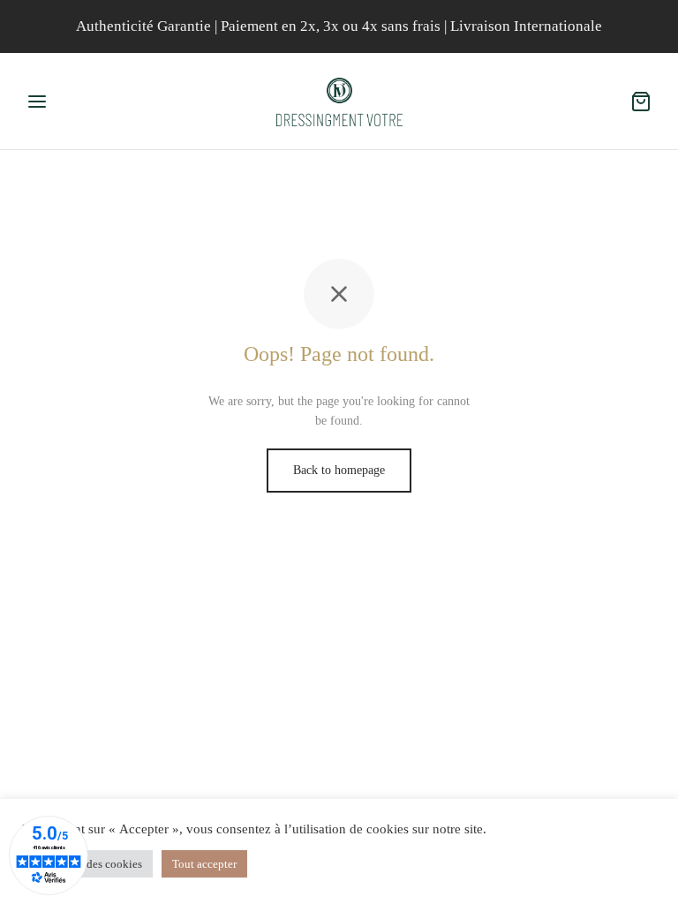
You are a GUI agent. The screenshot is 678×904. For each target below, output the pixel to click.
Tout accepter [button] (204, 863)
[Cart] (641, 101)
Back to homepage (339, 470)
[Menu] (37, 101)
